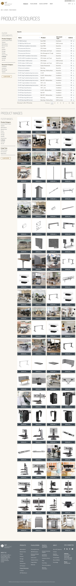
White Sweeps (4, 149)
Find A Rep (44, 563)
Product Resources (24, 568)
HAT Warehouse (23, 572)
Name (20, 37)
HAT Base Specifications (25, 87)
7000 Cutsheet (23, 41)
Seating (3, 53)
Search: (19, 32)
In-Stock (4, 56)
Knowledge (55, 562)
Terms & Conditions (46, 565)
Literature (4, 68)
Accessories (5, 54)
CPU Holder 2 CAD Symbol (25, 63)
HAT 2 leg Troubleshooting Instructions (28, 73)
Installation (4, 66)
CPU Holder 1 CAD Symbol (25, 60)
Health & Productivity (56, 554)
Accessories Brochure (24, 48)
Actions (70, 37)
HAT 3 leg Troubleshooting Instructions (28, 85)
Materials (33, 564)
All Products (22, 565)
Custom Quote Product (7, 40)
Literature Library (46, 558)
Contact (55, 551)
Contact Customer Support (46, 552)
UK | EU (3, 60)
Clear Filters (6, 76)
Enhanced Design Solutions (35, 554)
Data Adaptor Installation (25, 65)
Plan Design (4, 70)
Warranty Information (44, 568)
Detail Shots (3, 153)
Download (23, 132)
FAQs (43, 560)
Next (73, 103)
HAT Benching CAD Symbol (25, 97)
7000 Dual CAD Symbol (25, 43)
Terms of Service (50, 581)
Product (43, 37)
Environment (4, 151)
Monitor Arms (5, 45)
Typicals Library (34, 560)
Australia (4, 58)
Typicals (4, 42)
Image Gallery (34, 562)
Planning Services (35, 549)
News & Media (56, 560)
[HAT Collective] (6, 4)
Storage (3, 51)
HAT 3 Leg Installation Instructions (27, 83)
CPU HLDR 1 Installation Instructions (28, 55)
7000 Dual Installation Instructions (27, 46)
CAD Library (33, 557)
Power (3, 47)
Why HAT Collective (57, 549)
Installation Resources (44, 555)
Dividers (4, 49)
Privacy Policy (23, 581)
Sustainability (56, 557)
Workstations (5, 44)
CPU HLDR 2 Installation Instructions (28, 58)
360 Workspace (34, 551)
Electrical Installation (24, 68)
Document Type (59, 37)
